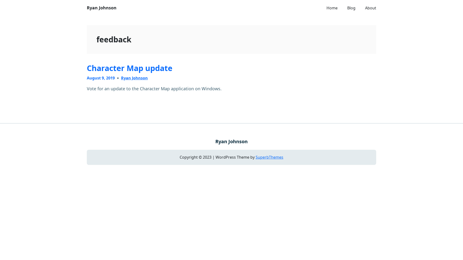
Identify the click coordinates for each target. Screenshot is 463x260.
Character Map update (129, 68)
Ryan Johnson (101, 8)
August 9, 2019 (101, 78)
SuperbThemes (269, 157)
